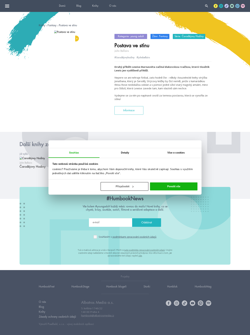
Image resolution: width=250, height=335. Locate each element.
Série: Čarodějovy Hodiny (189, 36)
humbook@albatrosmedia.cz (97, 315)
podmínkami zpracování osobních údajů (134, 236)
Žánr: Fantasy (160, 36)
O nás (112, 6)
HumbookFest (46, 286)
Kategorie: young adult (131, 36)
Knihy (95, 6)
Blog (78, 6)
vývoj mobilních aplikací (80, 324)
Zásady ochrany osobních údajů (57, 316)
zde (140, 255)
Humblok (172, 286)
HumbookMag (203, 286)
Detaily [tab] (125, 152)
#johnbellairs (143, 57)
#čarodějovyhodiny (124, 57)
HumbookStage (80, 286)
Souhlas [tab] (74, 152)
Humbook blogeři (116, 286)
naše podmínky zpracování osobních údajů (144, 250)
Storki (147, 286)
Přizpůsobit (122, 186)
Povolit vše (173, 186)
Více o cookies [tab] (176, 152)
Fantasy (52, 25)
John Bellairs (121, 51)
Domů (62, 6)
